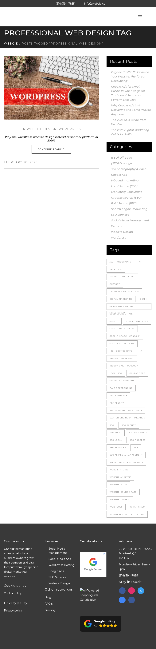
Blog (48, 597)
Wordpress (70, 129)
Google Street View (122, 343)
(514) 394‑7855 (65, 3)
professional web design (126, 410)
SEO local (116, 440)
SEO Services (120, 214)
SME (136, 447)
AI (140, 262)
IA (141, 351)
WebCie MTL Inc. (119, 470)
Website (116, 226)
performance (118, 395)
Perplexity (117, 403)
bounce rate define (122, 276)
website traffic (120, 499)
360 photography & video (128, 169)
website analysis (120, 477)
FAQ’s (49, 603)
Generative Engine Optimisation (122, 307)
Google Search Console (125, 336)
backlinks (116, 269)
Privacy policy (13, 610)
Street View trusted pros (126, 462)
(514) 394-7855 (128, 575)
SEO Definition (138, 432)
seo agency (129, 425)
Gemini (144, 299)
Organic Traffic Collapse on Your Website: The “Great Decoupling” (130, 76)
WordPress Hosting (62, 565)
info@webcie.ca (94, 3)
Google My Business (122, 328)
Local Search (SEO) (124, 186)
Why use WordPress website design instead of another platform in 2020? (51, 138)
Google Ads (119, 174)
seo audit (116, 432)
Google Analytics (137, 321)
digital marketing (121, 299)
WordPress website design (127, 514)
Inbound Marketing (122, 358)
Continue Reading (51, 149)
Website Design (42, 129)
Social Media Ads (60, 559)
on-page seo (137, 373)
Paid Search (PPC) (124, 203)
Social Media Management (130, 220)
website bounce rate (123, 492)
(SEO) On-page (121, 163)
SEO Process (137, 440)
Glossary (50, 610)
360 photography (120, 262)
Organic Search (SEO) (126, 197)
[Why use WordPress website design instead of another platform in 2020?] (51, 88)
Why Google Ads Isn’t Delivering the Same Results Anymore (131, 110)
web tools (116, 507)
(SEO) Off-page (121, 157)
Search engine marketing (129, 209)
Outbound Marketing (123, 380)
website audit (118, 484)
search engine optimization (127, 418)
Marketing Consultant (126, 192)
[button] (100, 624)
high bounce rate (121, 351)
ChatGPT (115, 284)
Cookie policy (12, 593)
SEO (112, 425)
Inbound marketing (125, 180)
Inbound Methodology (124, 366)
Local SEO (116, 373)
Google (114, 321)
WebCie (11, 43)
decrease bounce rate (124, 291)
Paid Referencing (121, 388)
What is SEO (137, 507)
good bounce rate (121, 314)
